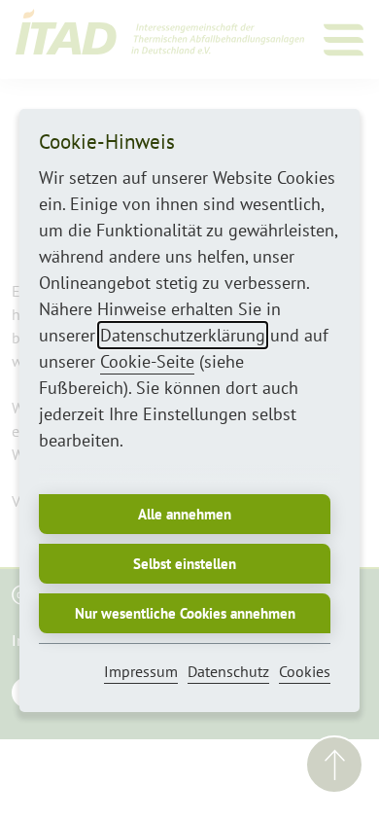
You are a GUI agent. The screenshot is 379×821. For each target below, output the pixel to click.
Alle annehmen (184, 514)
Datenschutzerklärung (182, 335)
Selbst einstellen (184, 563)
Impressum (141, 671)
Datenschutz (228, 671)
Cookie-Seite (147, 361)
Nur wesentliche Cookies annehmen (185, 613)
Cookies (304, 671)
